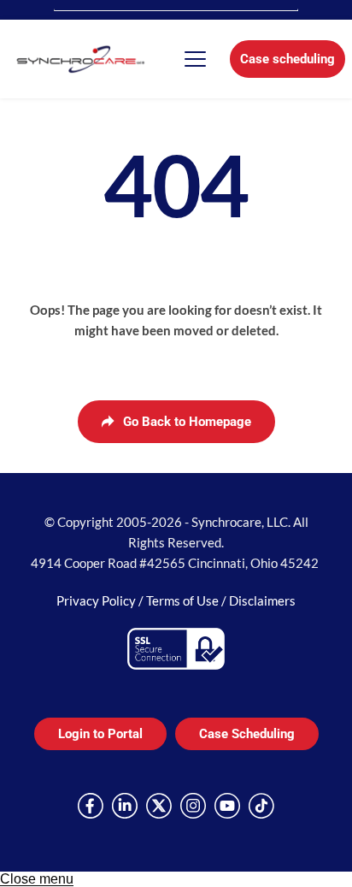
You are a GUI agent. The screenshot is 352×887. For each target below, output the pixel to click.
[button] (195, 58)
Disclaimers (262, 600)
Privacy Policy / (101, 600)
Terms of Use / (187, 600)
